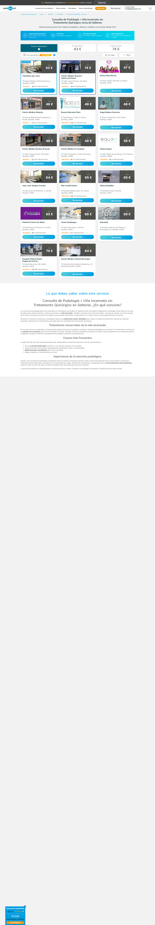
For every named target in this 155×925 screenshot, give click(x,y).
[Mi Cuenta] (150, 8)
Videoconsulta (60, 8)
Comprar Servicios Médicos (44, 8)
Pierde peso (101, 8)
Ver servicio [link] (39, 91)
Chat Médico (72, 8)
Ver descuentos (37, 55)
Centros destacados (39, 46)
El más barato (77, 48)
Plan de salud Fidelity (86, 8)
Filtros (128, 55)
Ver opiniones (15, 922)
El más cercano (116, 48)
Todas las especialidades (28, 14)
